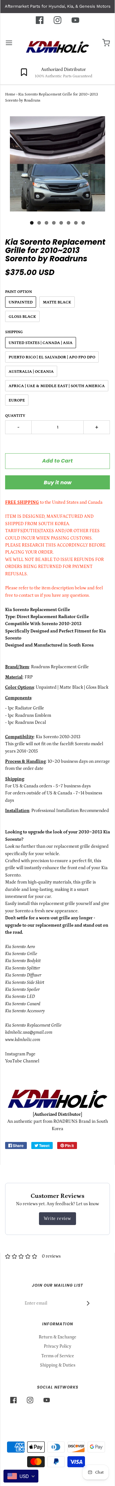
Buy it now (58, 482)
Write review (57, 1218)
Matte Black (57, 302)
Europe (17, 400)
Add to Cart (57, 460)
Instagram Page (20, 1054)
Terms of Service (57, 1356)
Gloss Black (22, 316)
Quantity (15, 416)
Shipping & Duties (57, 1365)
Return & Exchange (57, 1337)
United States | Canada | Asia (41, 343)
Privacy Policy (57, 1346)
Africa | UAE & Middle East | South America (57, 386)
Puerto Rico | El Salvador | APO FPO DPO (52, 357)
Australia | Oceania (31, 371)
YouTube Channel (22, 1061)
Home (10, 94)
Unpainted (21, 302)
